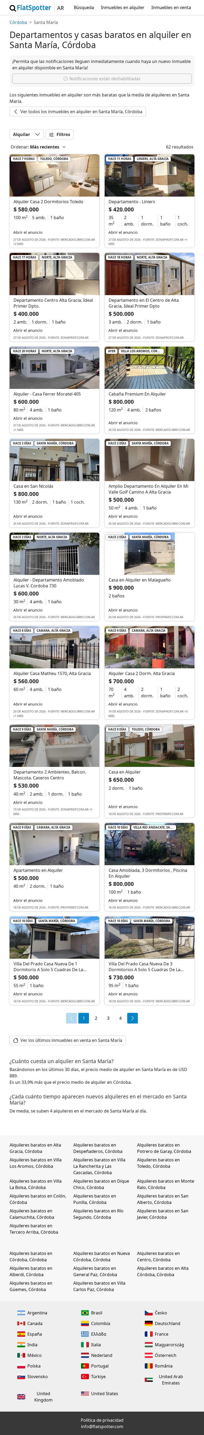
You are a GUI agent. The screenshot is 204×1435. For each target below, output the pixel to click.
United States (104, 1393)
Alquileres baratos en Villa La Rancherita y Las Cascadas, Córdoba (99, 1166)
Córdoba (18, 22)
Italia (96, 1345)
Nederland (101, 1355)
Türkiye (98, 1376)
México (34, 1355)
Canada (34, 1323)
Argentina (37, 1313)
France (161, 1334)
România (164, 1366)
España (34, 1334)
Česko (161, 1313)
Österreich (165, 1355)
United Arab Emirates (171, 1380)
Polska (34, 1366)
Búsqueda (84, 7)
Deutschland (167, 1323)
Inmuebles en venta (171, 7)
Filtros (63, 134)
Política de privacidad (102, 1420)
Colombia (100, 1323)
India (32, 1345)
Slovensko (37, 1376)
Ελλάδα (98, 1334)
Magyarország (169, 1345)
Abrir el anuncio (27, 232)
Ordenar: (20, 147)
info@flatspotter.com (102, 1426)
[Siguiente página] (132, 1018)
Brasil (96, 1313)
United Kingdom (43, 1397)
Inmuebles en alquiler (122, 7)
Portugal (100, 1366)
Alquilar (21, 134)
